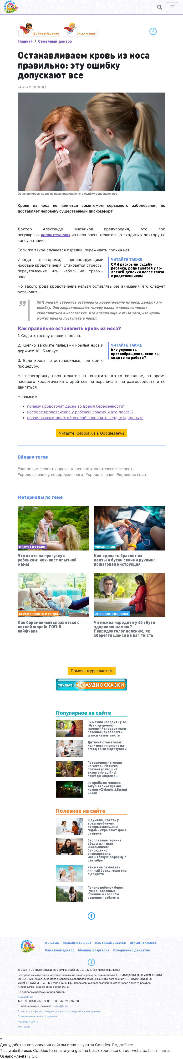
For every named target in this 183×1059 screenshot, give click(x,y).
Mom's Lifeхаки (32, 547)
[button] (159, 7)
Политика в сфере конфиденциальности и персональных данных (59, 1011)
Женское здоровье (112, 614)
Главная (25, 41)
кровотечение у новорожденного (51, 474)
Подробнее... (124, 1044)
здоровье (29, 468)
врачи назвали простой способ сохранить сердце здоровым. (85, 417)
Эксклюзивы (86, 33)
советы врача (56, 468)
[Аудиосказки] (91, 684)
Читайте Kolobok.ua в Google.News (91, 433)
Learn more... (160, 1050)
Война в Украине (46, 33)
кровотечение (101, 474)
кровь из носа (132, 474)
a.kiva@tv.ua (25, 997)
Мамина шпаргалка (93, 950)
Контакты (24, 1026)
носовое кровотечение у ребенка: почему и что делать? (80, 412)
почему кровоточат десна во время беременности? (76, 406)
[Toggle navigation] (172, 7)
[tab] (91, 916)
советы (128, 468)
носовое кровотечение (95, 468)
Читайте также (137, 267)
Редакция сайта (28, 1021)
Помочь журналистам (91, 670)
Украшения (105, 547)
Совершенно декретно (131, 950)
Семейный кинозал (110, 943)
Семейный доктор (55, 41)
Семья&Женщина (77, 943)
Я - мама (52, 943)
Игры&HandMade (143, 943)
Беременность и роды (38, 614)
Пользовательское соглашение (37, 1016)
